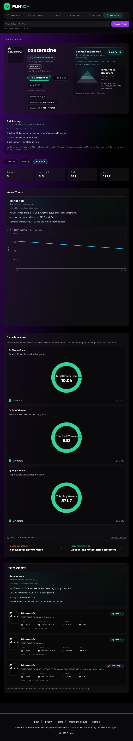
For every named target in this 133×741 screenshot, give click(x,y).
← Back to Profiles (12, 39)
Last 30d (40, 161)
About (36, 721)
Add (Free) (121, 24)
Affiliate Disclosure (77, 721)
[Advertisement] (66, 301)
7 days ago (45, 71)
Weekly (25, 161)
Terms (59, 721)
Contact (96, 721)
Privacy (48, 721)
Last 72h (11, 161)
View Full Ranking (118, 538)
